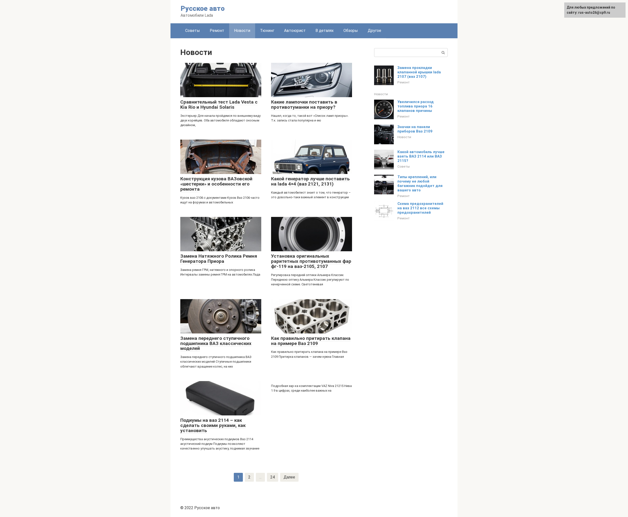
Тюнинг (267, 30)
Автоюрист (295, 30)
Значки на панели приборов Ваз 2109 (414, 129)
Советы (192, 30)
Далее (289, 477)
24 (272, 477)
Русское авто (203, 8)
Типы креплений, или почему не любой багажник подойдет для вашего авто (420, 183)
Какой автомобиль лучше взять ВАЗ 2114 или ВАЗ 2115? (421, 156)
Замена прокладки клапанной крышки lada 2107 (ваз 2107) (419, 72)
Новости (381, 94)
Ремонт (217, 30)
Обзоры (350, 30)
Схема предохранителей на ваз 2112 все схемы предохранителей (420, 208)
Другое (374, 30)
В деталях (324, 30)
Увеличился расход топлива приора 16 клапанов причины (415, 106)
